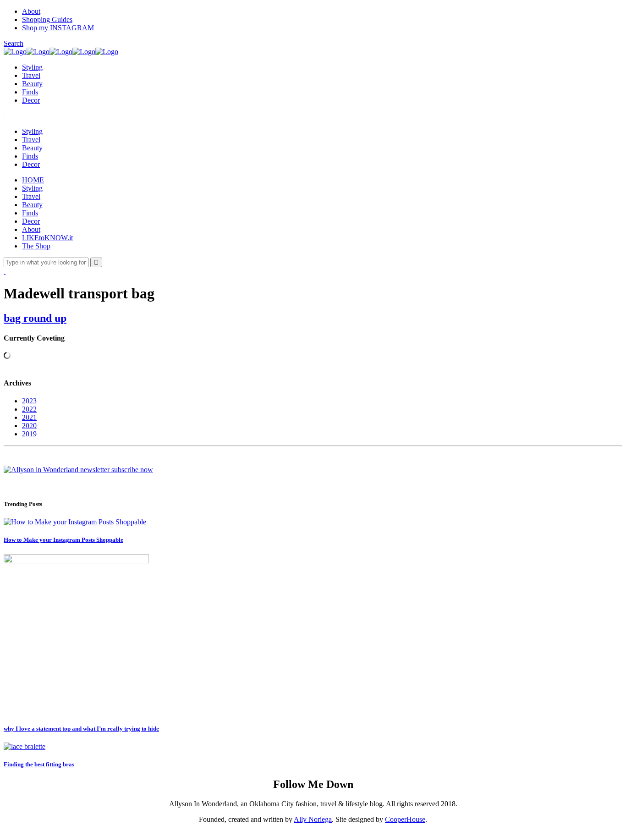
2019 (29, 434)
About (31, 11)
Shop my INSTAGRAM (58, 28)
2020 (29, 425)
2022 (29, 409)
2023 (29, 401)
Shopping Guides (47, 19)
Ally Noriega (313, 819)
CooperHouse (405, 819)
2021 (29, 417)
